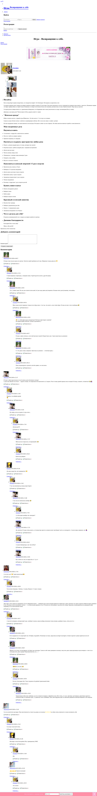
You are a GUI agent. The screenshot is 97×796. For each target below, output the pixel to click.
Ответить (6, 266)
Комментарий (4, 243)
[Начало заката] (12, 86)
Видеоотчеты (7, 35)
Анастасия (6, 709)
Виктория (6, 258)
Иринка (9, 468)
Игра (16, 8)
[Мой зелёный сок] (12, 80)
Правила (6, 33)
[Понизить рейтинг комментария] (15, 263)
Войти (6, 11)
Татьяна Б (6, 601)
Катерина (6, 571)
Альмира (16, 68)
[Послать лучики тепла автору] (7, 263)
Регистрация (7, 21)
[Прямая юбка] (12, 96)
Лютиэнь (6, 377)
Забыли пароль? (40, 19)
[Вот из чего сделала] (7, 81)
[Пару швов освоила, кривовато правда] (12, 91)
